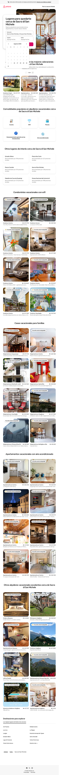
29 (23, 63)
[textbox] (12, 39)
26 (14, 63)
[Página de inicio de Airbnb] (7, 6)
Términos (32, 772)
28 (20, 63)
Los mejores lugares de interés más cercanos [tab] (14, 722)
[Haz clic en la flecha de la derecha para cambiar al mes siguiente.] (26, 43)
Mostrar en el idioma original (44, 2)
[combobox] (19, 34)
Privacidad (26, 772)
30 (26, 63)
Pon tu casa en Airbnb (48, 6)
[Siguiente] (32, 72)
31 (8, 66)
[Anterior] (26, 72)
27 (17, 63)
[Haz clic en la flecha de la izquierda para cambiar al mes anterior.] (8, 43)
